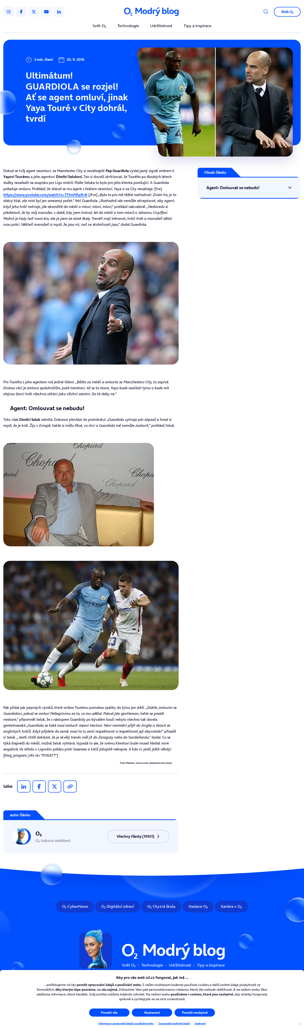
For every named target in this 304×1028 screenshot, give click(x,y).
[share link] (70, 786)
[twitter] (33, 12)
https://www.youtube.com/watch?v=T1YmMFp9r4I (45, 194)
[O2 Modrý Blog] (152, 12)
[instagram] (8, 12)
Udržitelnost (161, 26)
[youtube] (46, 12)
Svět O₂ (99, 26)
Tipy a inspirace (197, 26)
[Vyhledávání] (265, 11)
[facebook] (21, 12)
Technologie (128, 26)
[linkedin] (59, 12)
